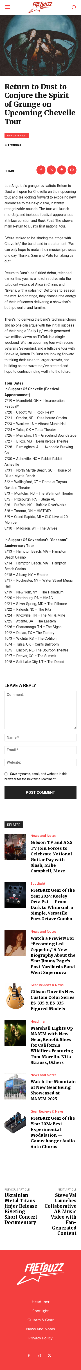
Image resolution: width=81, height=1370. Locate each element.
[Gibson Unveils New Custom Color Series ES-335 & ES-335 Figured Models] (15, 996)
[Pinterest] (61, 169)
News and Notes (17, 135)
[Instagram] (39, 1356)
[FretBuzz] (40, 7)
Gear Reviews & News (47, 985)
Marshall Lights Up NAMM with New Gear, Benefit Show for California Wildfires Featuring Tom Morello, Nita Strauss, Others (52, 1045)
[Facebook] (40, 169)
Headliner (38, 1021)
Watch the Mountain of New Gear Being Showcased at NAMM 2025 (53, 1090)
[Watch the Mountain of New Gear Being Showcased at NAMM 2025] (15, 1086)
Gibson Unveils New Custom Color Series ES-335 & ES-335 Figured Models (52, 1000)
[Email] (72, 169)
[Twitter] (51, 169)
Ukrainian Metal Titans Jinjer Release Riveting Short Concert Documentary (20, 1208)
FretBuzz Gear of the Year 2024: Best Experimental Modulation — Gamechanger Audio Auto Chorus (53, 1132)
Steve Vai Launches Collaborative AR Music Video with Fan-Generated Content (60, 1214)
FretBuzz (14, 144)
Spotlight (38, 883)
